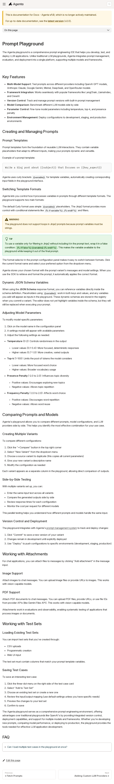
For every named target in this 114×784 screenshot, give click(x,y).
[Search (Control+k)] (109, 4)
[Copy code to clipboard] (107, 166)
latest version (56, 21)
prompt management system (61, 528)
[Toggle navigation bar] (4, 4)
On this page (11, 30)
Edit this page (13, 760)
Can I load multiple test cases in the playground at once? (37, 746)
